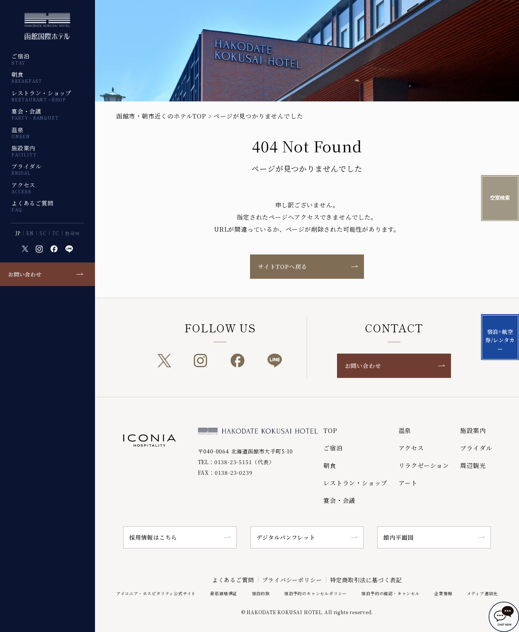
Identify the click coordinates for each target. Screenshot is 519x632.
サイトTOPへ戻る (282, 266)
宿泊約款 (261, 593)
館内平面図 (398, 537)
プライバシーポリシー (292, 580)
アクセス (23, 187)
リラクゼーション (424, 465)
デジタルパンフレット (285, 537)
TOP (330, 430)
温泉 (20, 132)
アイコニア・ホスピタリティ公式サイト (156, 593)
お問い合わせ (25, 274)
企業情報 (443, 593)
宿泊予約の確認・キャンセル (390, 593)
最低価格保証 (223, 593)
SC (43, 233)
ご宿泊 (20, 59)
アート (408, 483)
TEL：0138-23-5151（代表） (236, 462)
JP (18, 233)
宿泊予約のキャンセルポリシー (315, 593)
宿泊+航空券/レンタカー (500, 340)
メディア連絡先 (482, 593)
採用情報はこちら (153, 537)
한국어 (72, 233)
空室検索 (500, 198)
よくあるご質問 (32, 206)
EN (30, 233)
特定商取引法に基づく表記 (366, 580)
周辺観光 (473, 465)
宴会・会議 (35, 114)
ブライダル (26, 169)
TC (55, 233)
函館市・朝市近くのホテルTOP (161, 116)
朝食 (26, 77)
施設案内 (23, 151)
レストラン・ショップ (41, 96)
